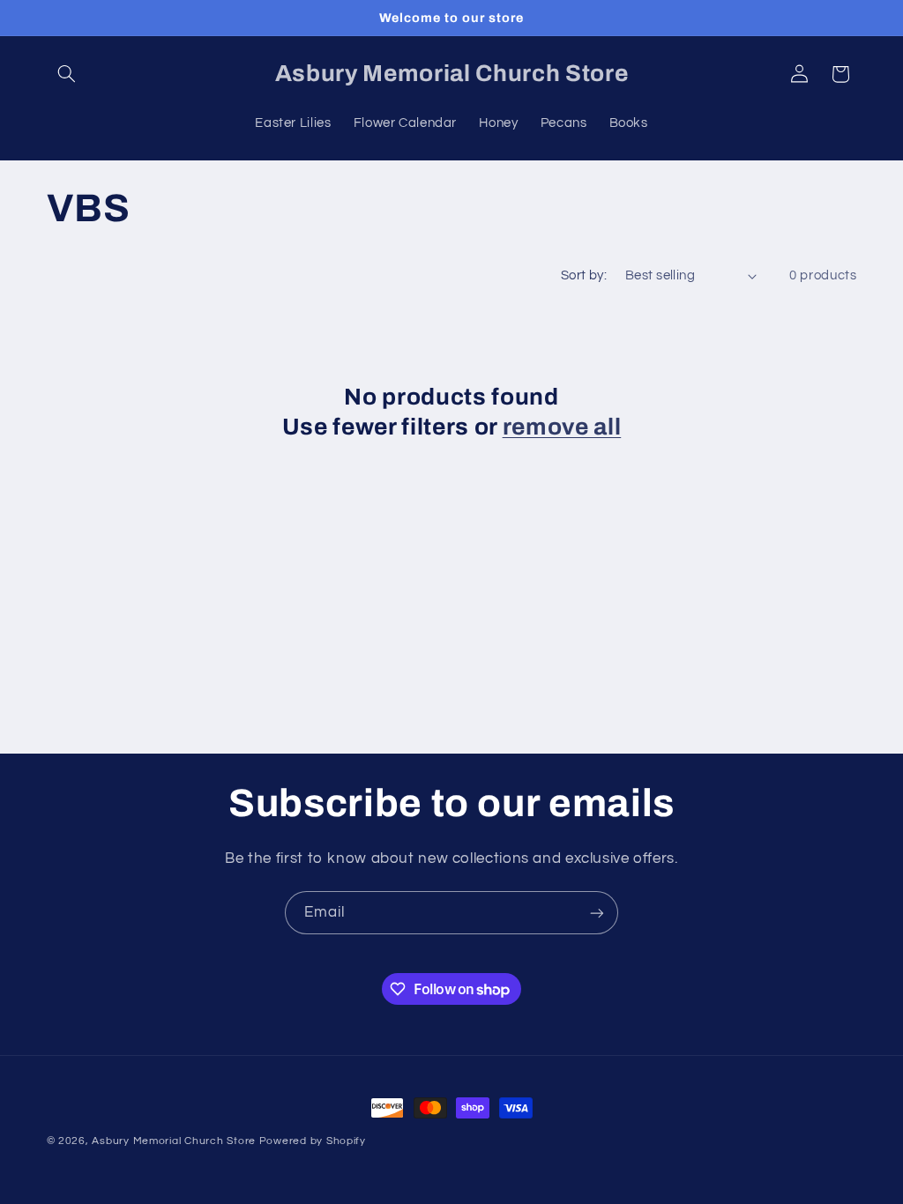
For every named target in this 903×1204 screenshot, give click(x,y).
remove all (562, 427)
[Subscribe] (597, 912)
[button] (67, 74)
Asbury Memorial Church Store (174, 1141)
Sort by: (584, 275)
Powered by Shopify (312, 1141)
